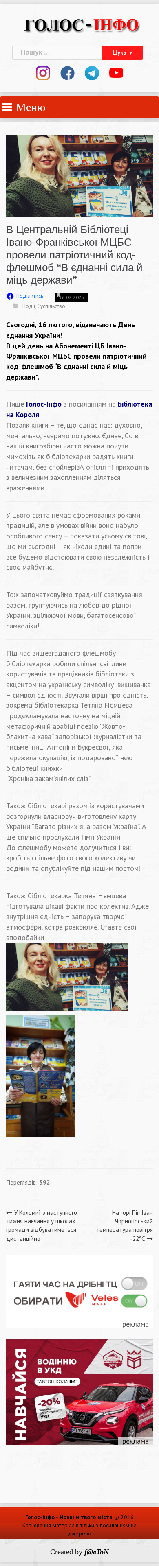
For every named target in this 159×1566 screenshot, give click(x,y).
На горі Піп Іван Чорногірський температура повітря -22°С (124, 1225)
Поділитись (29, 296)
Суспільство (51, 306)
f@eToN (96, 1552)
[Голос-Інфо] (81, 23)
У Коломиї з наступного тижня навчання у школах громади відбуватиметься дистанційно (41, 1225)
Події (28, 306)
